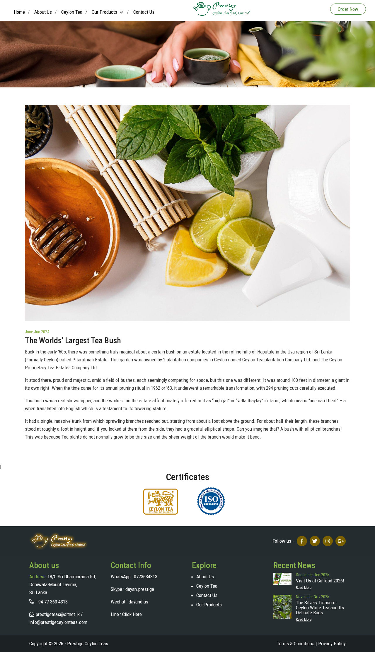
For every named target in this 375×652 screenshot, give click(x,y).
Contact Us (143, 12)
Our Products (209, 605)
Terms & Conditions (297, 643)
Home (19, 12)
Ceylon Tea (71, 12)
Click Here (132, 614)
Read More (303, 588)
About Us (43, 12)
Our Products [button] (104, 12)
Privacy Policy (332, 643)
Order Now (348, 9)
